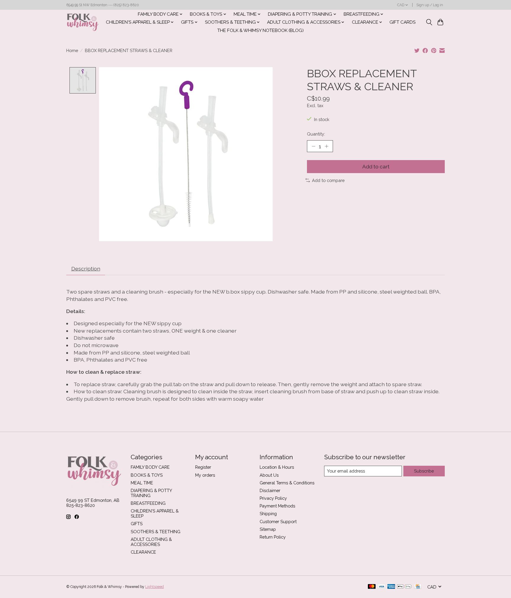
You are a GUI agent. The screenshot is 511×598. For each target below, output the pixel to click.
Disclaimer (270, 490)
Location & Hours (277, 467)
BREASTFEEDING (148, 503)
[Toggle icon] (429, 22)
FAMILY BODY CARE (150, 467)
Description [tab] (85, 268)
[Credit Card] (417, 587)
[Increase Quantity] (326, 146)
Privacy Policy (273, 498)
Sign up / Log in (429, 5)
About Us (269, 475)
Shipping (268, 513)
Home (72, 50)
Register (203, 467)
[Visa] (381, 587)
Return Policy (273, 536)
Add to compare (328, 180)
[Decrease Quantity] (313, 146)
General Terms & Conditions (287, 482)
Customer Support (278, 521)
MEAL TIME (142, 482)
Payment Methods (277, 505)
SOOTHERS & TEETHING (155, 531)
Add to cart (375, 166)
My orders (205, 475)
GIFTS (137, 523)
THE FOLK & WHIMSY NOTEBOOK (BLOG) (260, 30)
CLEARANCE (143, 552)
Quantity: (316, 133)
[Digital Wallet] (404, 587)
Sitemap (268, 529)
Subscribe (424, 470)
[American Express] (391, 587)
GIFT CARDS (402, 22)
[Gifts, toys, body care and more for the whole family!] (82, 22)
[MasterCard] (372, 587)
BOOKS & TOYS (147, 475)
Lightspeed (154, 587)
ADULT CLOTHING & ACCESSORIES (151, 542)
